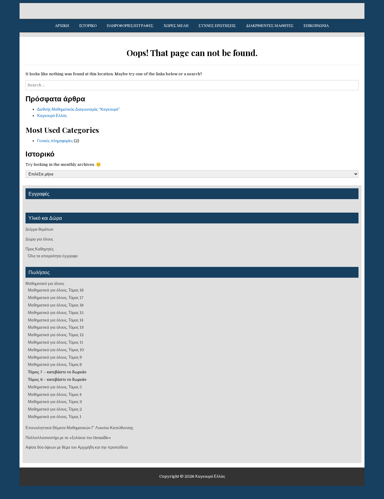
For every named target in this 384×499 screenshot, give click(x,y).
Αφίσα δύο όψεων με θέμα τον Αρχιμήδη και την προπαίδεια (77, 447)
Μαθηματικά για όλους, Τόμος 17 (56, 297)
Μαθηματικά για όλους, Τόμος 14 (55, 320)
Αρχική (62, 25)
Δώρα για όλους (39, 239)
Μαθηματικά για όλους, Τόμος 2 (55, 409)
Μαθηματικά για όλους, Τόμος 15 (56, 312)
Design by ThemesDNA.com (192, 491)
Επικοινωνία (316, 25)
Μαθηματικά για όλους (45, 283)
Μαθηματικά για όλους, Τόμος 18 (56, 290)
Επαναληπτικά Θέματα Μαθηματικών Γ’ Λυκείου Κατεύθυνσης (79, 428)
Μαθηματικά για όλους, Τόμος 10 (56, 350)
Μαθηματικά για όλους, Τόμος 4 (55, 394)
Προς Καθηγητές (40, 249)
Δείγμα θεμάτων (39, 229)
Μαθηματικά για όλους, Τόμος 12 (56, 335)
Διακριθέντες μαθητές (269, 25)
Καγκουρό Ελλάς (52, 115)
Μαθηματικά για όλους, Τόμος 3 (55, 401)
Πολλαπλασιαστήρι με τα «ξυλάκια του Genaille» (68, 437)
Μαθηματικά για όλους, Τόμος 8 (55, 364)
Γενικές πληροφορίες (55, 141)
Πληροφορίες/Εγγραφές (130, 25)
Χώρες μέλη (176, 25)
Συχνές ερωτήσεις (217, 25)
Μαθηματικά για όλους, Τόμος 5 (55, 387)
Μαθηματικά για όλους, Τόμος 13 (56, 327)
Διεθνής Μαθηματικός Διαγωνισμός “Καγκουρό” (78, 109)
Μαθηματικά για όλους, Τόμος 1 (54, 416)
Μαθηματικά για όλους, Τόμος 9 (55, 357)
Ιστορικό (88, 25)
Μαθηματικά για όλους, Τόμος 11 (55, 342)
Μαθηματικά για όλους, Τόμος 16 (56, 305)
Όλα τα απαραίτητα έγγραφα (53, 256)
